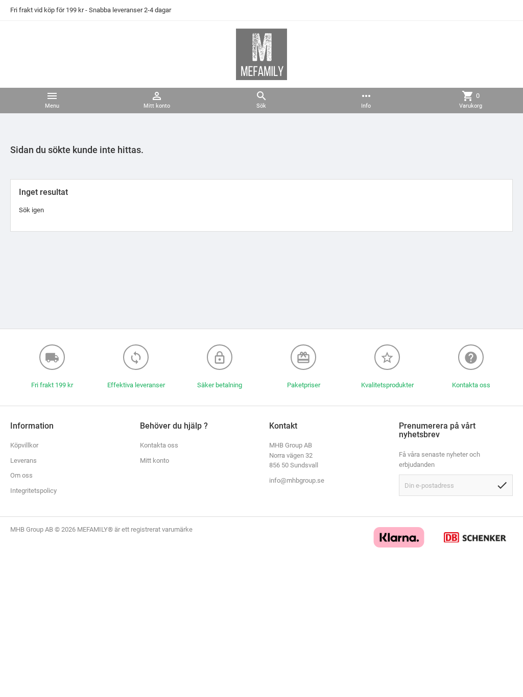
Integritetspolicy (33, 490)
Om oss (21, 475)
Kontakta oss (159, 445)
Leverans (23, 460)
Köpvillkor (24, 445)
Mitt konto (154, 460)
